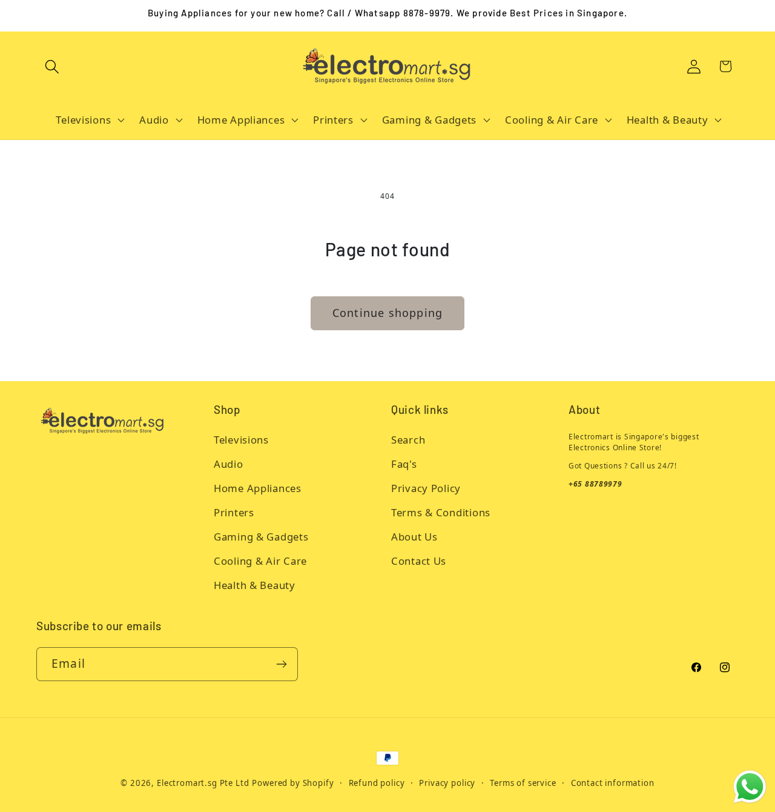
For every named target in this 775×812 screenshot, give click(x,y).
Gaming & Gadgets (261, 537)
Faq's (404, 464)
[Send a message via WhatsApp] (750, 787)
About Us (414, 537)
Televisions (241, 440)
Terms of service (523, 782)
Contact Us (418, 561)
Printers (234, 512)
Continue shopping (387, 312)
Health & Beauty (254, 585)
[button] (52, 66)
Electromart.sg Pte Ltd (203, 782)
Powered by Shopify (293, 782)
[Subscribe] (281, 664)
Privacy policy (447, 782)
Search (408, 440)
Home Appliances (258, 488)
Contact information (613, 782)
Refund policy (377, 782)
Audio (228, 464)
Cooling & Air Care (260, 561)
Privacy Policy (426, 488)
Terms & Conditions (440, 512)
